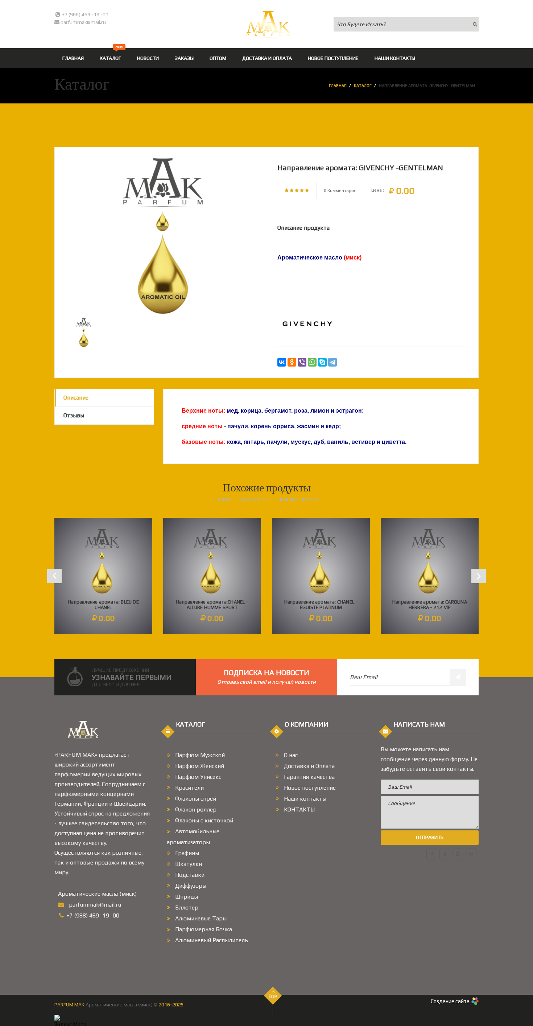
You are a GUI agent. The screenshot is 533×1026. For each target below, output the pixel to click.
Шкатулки (188, 864)
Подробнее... (103, 605)
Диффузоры (190, 885)
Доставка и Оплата (308, 766)
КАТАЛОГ (111, 54)
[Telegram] (332, 362)
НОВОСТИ (148, 58)
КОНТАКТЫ (298, 809)
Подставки (189, 874)
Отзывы (73, 415)
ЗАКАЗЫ (184, 58)
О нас (290, 755)
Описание (75, 397)
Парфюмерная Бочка (203, 929)
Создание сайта (450, 1001)
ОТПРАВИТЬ (429, 837)
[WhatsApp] (312, 362)
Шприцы (186, 896)
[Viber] (302, 362)
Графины (186, 853)
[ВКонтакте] (281, 362)
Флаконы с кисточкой (203, 820)
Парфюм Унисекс (197, 776)
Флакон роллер (195, 809)
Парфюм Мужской (199, 755)
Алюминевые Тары (200, 918)
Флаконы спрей (195, 798)
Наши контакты (304, 798)
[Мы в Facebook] (431, 854)
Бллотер (186, 907)
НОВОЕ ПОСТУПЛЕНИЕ (333, 58)
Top (273, 996)
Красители (189, 787)
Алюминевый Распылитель (211, 940)
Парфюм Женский (199, 766)
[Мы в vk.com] (471, 854)
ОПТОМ (218, 58)
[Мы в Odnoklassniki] (444, 854)
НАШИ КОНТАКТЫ (395, 58)
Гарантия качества (308, 776)
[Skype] (322, 362)
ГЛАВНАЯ (73, 58)
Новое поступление (309, 787)
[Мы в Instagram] (458, 854)
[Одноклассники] (292, 362)
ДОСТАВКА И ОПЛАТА (267, 58)
